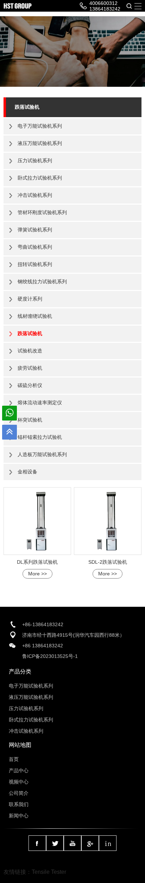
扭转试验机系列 (35, 264)
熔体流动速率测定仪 (40, 402)
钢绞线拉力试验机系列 (42, 281)
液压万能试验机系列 (40, 143)
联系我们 (19, 804)
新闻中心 (19, 815)
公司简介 (19, 793)
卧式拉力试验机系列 (40, 178)
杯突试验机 (30, 420)
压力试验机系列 (35, 160)
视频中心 (19, 782)
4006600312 (103, 3)
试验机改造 (30, 350)
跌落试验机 (27, 107)
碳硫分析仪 (30, 385)
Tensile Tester (49, 872)
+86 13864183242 (42, 645)
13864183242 (104, 9)
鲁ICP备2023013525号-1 (50, 656)
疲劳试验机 (30, 368)
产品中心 (19, 770)
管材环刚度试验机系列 (42, 212)
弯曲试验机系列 (35, 247)
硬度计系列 (30, 299)
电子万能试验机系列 (40, 126)
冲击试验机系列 (35, 195)
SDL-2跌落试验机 (107, 562)
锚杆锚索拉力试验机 (40, 437)
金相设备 (27, 471)
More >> (37, 573)
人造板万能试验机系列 (42, 454)
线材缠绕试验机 (35, 316)
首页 (14, 759)
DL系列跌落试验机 (37, 562)
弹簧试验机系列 (35, 229)
